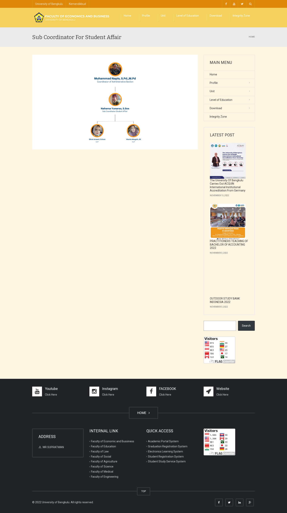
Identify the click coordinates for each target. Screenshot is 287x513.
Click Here (51, 394)
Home (127, 15)
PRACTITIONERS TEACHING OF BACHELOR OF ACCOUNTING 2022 (229, 244)
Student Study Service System (167, 461)
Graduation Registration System (167, 446)
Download (216, 15)
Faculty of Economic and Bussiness (112, 441)
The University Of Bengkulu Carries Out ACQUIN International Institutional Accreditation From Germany (227, 185)
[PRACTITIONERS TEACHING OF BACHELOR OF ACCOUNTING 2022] (228, 222)
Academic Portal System (163, 441)
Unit (163, 15)
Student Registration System (166, 456)
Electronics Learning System (165, 451)
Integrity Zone (241, 15)
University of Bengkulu (49, 3)
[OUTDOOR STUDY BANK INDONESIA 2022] (228, 279)
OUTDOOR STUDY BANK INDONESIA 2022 (225, 300)
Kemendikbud (77, 3)
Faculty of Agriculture (104, 461)
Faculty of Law (100, 451)
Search (246, 325)
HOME (142, 413)
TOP (143, 491)
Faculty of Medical (102, 471)
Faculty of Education (103, 446)
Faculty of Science (102, 466)
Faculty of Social (101, 456)
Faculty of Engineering (104, 476)
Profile (146, 15)
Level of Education (187, 15)
